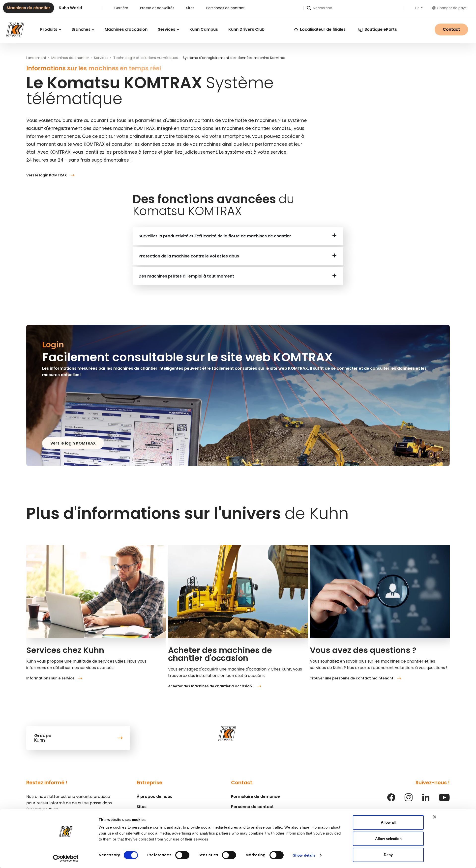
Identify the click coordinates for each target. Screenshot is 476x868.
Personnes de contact (225, 7)
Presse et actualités (157, 7)
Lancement (36, 57)
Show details (304, 855)
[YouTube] (444, 800)
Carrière (121, 7)
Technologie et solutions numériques (145, 57)
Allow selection (388, 839)
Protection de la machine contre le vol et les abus (189, 256)
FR (417, 8)
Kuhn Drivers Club (246, 29)
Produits (49, 29)
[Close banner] (434, 817)
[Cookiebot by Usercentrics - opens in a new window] (66, 858)
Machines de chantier (28, 8)
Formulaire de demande (255, 796)
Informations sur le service (50, 678)
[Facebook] (391, 800)
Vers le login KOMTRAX (46, 175)
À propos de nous (154, 796)
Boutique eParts (380, 29)
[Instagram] (409, 800)
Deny (388, 855)
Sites (190, 7)
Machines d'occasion (126, 29)
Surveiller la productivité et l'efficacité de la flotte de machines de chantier (215, 236)
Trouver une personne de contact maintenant (351, 678)
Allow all (388, 822)
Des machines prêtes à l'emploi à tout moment (186, 276)
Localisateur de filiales (323, 29)
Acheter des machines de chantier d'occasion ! (211, 686)
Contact (451, 29)
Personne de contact (252, 807)
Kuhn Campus (203, 29)
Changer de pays (452, 7)
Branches (81, 29)
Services (167, 29)
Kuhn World (70, 8)
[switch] (182, 855)
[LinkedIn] (426, 800)
